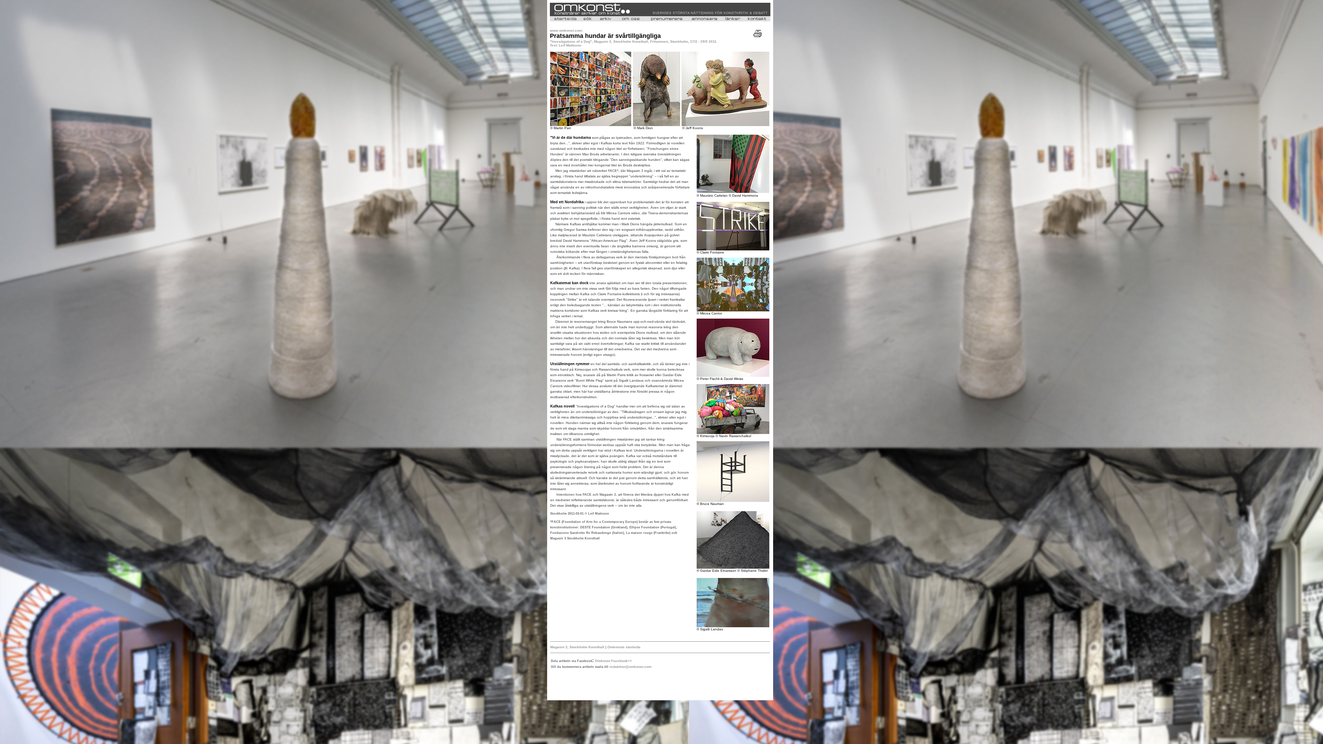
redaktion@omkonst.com (630, 667)
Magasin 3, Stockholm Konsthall (577, 647)
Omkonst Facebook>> (613, 661)
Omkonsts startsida (623, 647)
